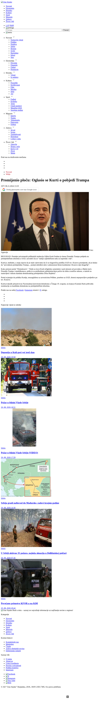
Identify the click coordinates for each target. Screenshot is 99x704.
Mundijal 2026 (16, 108)
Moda (13, 153)
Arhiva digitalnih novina (15, 649)
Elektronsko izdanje (13, 651)
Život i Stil (10, 21)
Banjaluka (14, 53)
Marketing (10, 644)
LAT (7, 25)
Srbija (13, 46)
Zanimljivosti (16, 134)
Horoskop (14, 137)
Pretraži (66, 30)
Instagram (28, 290)
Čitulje (8, 646)
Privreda (14, 63)
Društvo (14, 44)
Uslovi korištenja (12, 663)
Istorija (13, 116)
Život (13, 151)
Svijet (13, 51)
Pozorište (14, 83)
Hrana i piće (15, 147)
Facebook (20, 290)
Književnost (15, 85)
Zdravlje (14, 144)
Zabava (8, 19)
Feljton (13, 124)
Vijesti (13, 75)
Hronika (9, 10)
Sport (8, 15)
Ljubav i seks (16, 139)
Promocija (14, 69)
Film (12, 87)
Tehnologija (15, 120)
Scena (13, 132)
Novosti (9, 6)
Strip (12, 91)
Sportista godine (17, 110)
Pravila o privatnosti (13, 666)
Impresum (9, 670)
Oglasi (13, 67)
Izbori (13, 55)
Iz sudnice (14, 77)
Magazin (9, 17)
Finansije (14, 65)
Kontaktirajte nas (12, 642)
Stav (12, 57)
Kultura (9, 13)
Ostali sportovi (16, 106)
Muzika (13, 89)
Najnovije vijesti (17, 40)
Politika (13, 42)
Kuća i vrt (14, 149)
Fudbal (13, 99)
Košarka (14, 101)
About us (9, 661)
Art (12, 94)
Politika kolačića (12, 668)
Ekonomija (10, 8)
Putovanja (14, 122)
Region (13, 49)
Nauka (13, 118)
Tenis (13, 104)
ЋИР (12, 25)
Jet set (13, 130)
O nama (9, 659)
